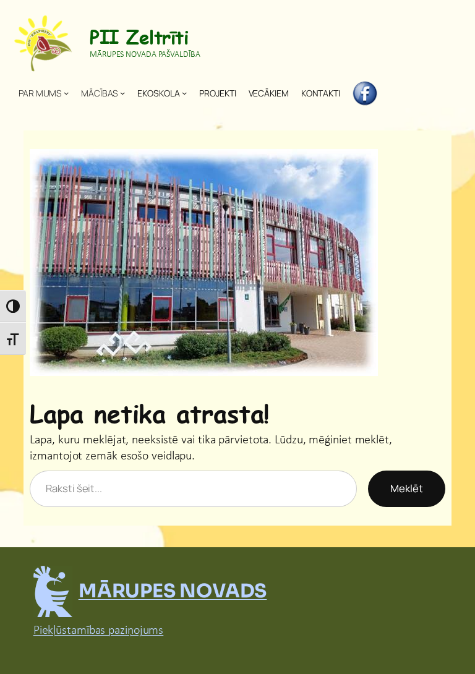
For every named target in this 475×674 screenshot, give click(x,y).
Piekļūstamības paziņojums (98, 631)
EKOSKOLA (158, 93)
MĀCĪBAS (99, 93)
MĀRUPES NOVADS (173, 591)
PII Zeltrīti (139, 36)
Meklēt (406, 488)
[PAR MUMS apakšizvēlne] (66, 92)
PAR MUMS (40, 93)
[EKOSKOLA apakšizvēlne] (184, 92)
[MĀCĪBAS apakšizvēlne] (122, 92)
